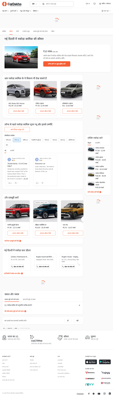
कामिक (4, 31)
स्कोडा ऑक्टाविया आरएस (100, 184)
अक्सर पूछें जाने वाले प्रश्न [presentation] (12, 299)
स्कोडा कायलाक (99, 148)
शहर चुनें (106, 11)
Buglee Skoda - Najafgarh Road (71, 257)
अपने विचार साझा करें (17, 129)
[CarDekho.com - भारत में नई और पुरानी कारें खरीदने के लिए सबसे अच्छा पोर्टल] (11, 4)
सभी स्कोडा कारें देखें (93, 192)
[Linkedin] (110, 394)
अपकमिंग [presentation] (97, 143)
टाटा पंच (65, 225)
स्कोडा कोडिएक (99, 173)
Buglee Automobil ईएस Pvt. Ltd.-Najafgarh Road (45, 257)
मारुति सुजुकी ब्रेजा (13, 225)
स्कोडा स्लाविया (99, 166)
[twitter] (93, 394)
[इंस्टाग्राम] (104, 394)
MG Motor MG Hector (16, 103)
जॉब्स (3, 363)
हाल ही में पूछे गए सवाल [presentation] (29, 299)
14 (11, 183)
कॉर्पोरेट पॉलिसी (6, 373)
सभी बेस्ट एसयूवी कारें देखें (12, 241)
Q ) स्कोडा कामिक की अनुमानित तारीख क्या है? (18, 305)
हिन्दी (87, 3)
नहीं (77, 321)
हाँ (67, 321)
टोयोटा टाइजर (40, 103)
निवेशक (4, 377)
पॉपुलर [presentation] (89, 143)
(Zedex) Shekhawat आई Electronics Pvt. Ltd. (20, 257)
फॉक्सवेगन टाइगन (67, 103)
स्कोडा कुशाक (99, 157)
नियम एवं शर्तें (5, 367)
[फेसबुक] (88, 394)
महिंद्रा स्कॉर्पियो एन (40, 225)
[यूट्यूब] (99, 394)
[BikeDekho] (90, 372)
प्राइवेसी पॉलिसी (6, 370)
